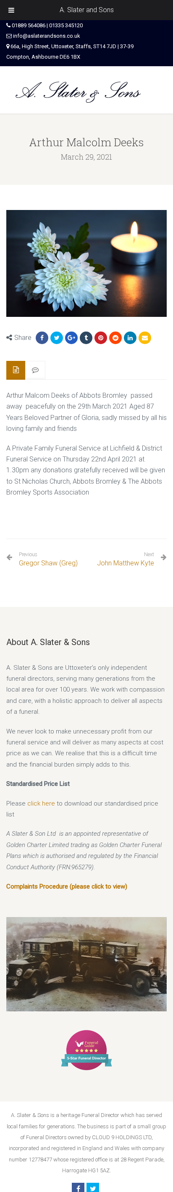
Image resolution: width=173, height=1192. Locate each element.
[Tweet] (56, 338)
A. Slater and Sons (87, 10)
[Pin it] (100, 338)
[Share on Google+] (71, 338)
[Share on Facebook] (42, 338)
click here (41, 803)
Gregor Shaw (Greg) (48, 559)
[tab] (16, 370)
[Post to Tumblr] (86, 338)
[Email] (145, 338)
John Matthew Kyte (125, 563)
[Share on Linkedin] (115, 338)
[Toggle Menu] (11, 10)
